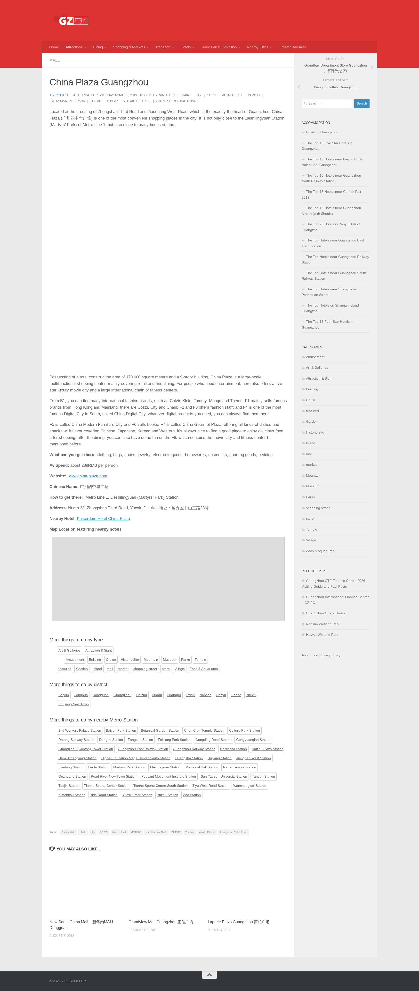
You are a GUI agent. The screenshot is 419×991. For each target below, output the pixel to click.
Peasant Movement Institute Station (168, 776)
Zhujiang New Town (73, 704)
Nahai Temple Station (239, 767)
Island (97, 669)
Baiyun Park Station (121, 730)
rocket (62, 95)
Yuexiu (251, 695)
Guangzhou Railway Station (194, 749)
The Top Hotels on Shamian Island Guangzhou (330, 308)
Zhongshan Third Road (176, 101)
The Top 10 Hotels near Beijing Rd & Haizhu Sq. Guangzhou (332, 162)
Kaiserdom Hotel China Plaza (103, 518)
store (166, 669)
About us (308, 655)
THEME (95, 101)
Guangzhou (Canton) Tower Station (85, 749)
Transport (162, 47)
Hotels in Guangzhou (322, 132)
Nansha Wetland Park (322, 624)
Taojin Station (68, 786)
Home (54, 47)
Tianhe (236, 695)
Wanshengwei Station (249, 786)
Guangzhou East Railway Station (143, 749)
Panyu (221, 695)
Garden (82, 669)
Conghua (81, 695)
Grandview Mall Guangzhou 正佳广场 (161, 922)
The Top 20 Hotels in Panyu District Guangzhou (331, 227)
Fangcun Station (140, 740)
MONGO (254, 95)
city (198, 95)
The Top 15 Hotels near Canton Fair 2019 (331, 194)
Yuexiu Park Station (137, 795)
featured (64, 669)
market (123, 669)
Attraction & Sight (98, 650)
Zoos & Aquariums (204, 669)
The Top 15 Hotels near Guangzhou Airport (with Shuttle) (331, 211)
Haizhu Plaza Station (267, 749)
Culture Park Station (244, 730)
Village (180, 669)
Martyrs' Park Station (129, 767)
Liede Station (98, 767)
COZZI (211, 95)
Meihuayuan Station (165, 767)
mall (54, 60)
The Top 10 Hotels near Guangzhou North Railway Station (331, 178)
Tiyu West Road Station (210, 786)
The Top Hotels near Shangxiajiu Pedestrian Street (329, 292)
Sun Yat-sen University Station (224, 776)
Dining (98, 47)
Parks (185, 659)
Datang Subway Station (76, 740)
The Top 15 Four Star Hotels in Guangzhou (327, 324)
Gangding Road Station (213, 740)
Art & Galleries (69, 650)
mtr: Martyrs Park (68, 101)
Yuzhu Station (167, 795)
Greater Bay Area (292, 47)
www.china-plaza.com (87, 476)
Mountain (151, 659)
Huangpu (174, 695)
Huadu (157, 695)
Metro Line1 (231, 95)
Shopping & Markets (129, 47)
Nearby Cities (257, 47)
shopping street (145, 669)
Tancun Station (263, 776)
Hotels (186, 47)
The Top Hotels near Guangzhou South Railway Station (334, 276)
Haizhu (141, 695)
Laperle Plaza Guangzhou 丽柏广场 (238, 922)
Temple (200, 659)
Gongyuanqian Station (253, 740)
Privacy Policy (329, 655)
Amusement (75, 659)
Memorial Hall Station (201, 767)
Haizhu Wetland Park (322, 635)
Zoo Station (192, 795)
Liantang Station (70, 767)
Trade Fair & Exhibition (219, 47)
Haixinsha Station (233, 749)
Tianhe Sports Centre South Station (160, 786)
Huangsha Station (189, 758)
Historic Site (130, 659)
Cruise (111, 659)
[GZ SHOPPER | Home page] (71, 20)
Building (95, 659)
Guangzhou (122, 695)
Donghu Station (111, 740)
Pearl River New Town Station (114, 776)
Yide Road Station (104, 795)
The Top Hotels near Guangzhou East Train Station (333, 243)
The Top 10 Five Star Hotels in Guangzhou (327, 146)
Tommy (112, 101)
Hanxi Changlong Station (77, 758)
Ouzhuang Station (72, 776)
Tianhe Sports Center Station (106, 786)
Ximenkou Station (71, 795)
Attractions (74, 47)
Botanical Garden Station (160, 730)
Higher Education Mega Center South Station (135, 758)
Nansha (205, 695)
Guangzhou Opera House (326, 613)
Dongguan (101, 695)
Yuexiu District (137, 101)
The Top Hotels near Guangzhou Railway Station (335, 259)
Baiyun (63, 695)
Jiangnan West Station (253, 758)
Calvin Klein (164, 95)
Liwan (190, 695)
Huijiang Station (220, 758)
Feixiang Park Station (174, 740)
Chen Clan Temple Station (204, 730)
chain (184, 95)
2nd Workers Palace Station (79, 730)
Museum (169, 659)
